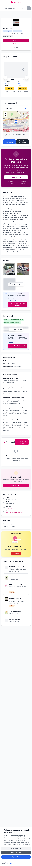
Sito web (17, 43)
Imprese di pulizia (7, 31)
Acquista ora (9, 88)
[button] (16, 121)
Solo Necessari (16, 853)
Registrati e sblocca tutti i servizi (17, 346)
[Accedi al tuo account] (29, 2)
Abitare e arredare (14, 15)
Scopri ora (16, 553)
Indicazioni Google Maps (9, 141)
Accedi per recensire (22, 442)
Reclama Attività (17, 177)
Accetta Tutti (16, 857)
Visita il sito (9, 508)
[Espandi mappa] (25, 108)
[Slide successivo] (27, 77)
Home (4, 15)
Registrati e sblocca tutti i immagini (17, 304)
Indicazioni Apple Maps (22, 141)
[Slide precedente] (5, 77)
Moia (19, 83)
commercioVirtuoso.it (9, 91)
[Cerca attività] (29, 8)
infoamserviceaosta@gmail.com (14, 512)
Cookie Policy (9, 863)
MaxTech (7, 83)
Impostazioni (17, 848)
